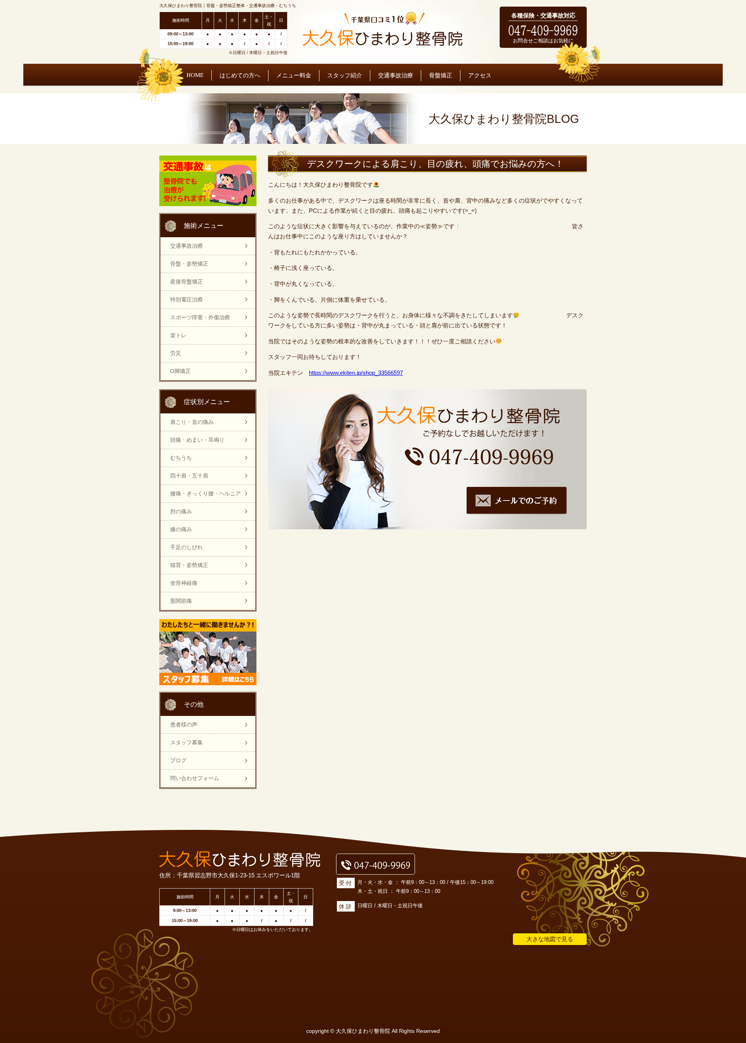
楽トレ (178, 335)
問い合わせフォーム (194, 778)
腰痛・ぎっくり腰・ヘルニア (205, 493)
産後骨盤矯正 (186, 281)
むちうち (181, 458)
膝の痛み (181, 529)
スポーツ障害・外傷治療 (200, 317)
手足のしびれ (186, 547)
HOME (195, 75)
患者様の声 (183, 724)
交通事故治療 (395, 75)
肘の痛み (181, 511)
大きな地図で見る (549, 939)
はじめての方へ (240, 75)
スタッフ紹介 (344, 75)
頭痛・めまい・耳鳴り (197, 440)
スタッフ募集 (186, 742)
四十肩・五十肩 (189, 475)
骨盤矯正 (440, 75)
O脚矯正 (180, 371)
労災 (175, 353)
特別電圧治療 (186, 299)
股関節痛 (181, 601)
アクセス (480, 75)
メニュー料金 (293, 75)
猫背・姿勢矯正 (189, 565)
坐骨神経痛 (183, 583)
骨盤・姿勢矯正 (189, 264)
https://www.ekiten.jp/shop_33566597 (356, 372)
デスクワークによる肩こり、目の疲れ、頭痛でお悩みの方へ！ (435, 164)
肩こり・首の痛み (192, 422)
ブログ (178, 760)
